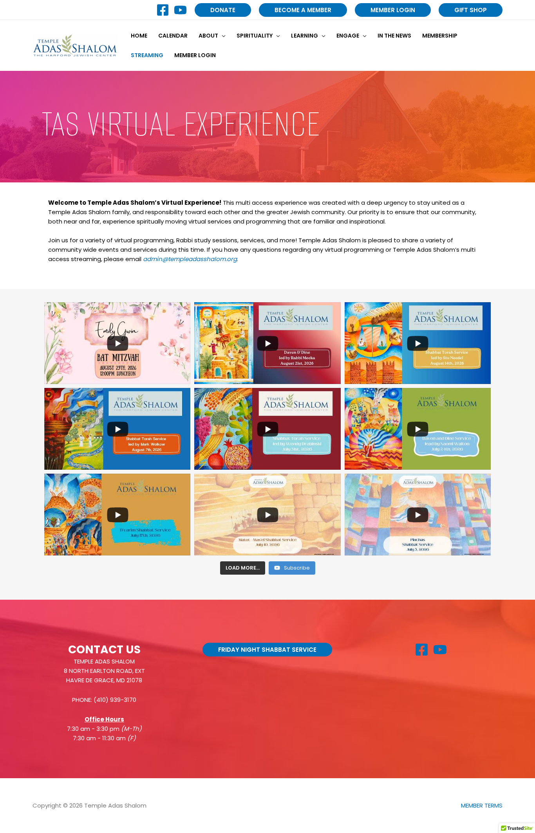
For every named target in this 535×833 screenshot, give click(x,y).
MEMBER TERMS (481, 805)
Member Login (195, 55)
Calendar (173, 36)
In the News (394, 36)
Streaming (147, 55)
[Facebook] (162, 10)
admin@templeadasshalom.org (190, 259)
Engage (347, 36)
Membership (439, 36)
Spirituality (255, 36)
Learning (304, 36)
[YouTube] (180, 10)
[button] (223, 10)
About (208, 36)
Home (139, 36)
